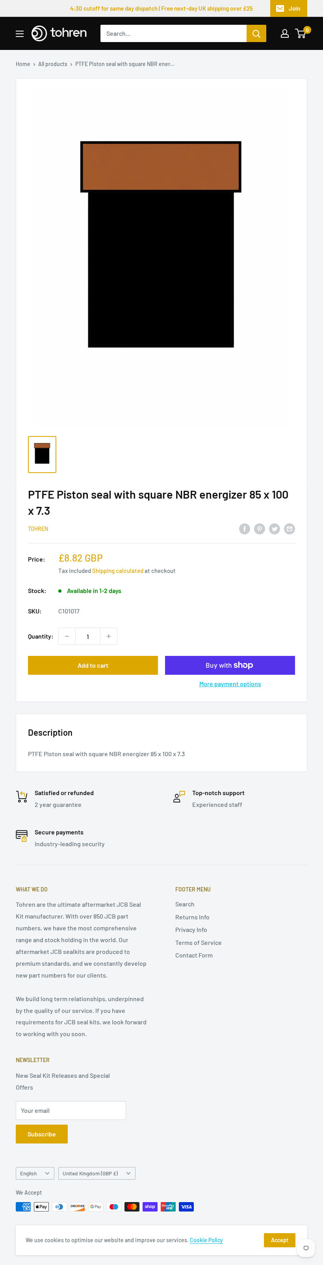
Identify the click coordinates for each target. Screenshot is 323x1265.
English (28, 1173)
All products (52, 64)
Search (185, 904)
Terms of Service (198, 942)
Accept (279, 1240)
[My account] (285, 33)
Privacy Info (191, 929)
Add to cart (93, 665)
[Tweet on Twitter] (274, 528)
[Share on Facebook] (244, 528)
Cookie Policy (206, 1240)
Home (23, 64)
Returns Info (192, 917)
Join (294, 8)
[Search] (256, 33)
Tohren (38, 528)
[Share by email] (289, 528)
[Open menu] (20, 34)
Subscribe (42, 1134)
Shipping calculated (117, 570)
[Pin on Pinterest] (259, 528)
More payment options (230, 683)
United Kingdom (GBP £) (90, 1173)
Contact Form (194, 955)
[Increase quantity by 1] (108, 636)
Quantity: (41, 636)
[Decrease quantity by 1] (67, 636)
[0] (301, 33)
